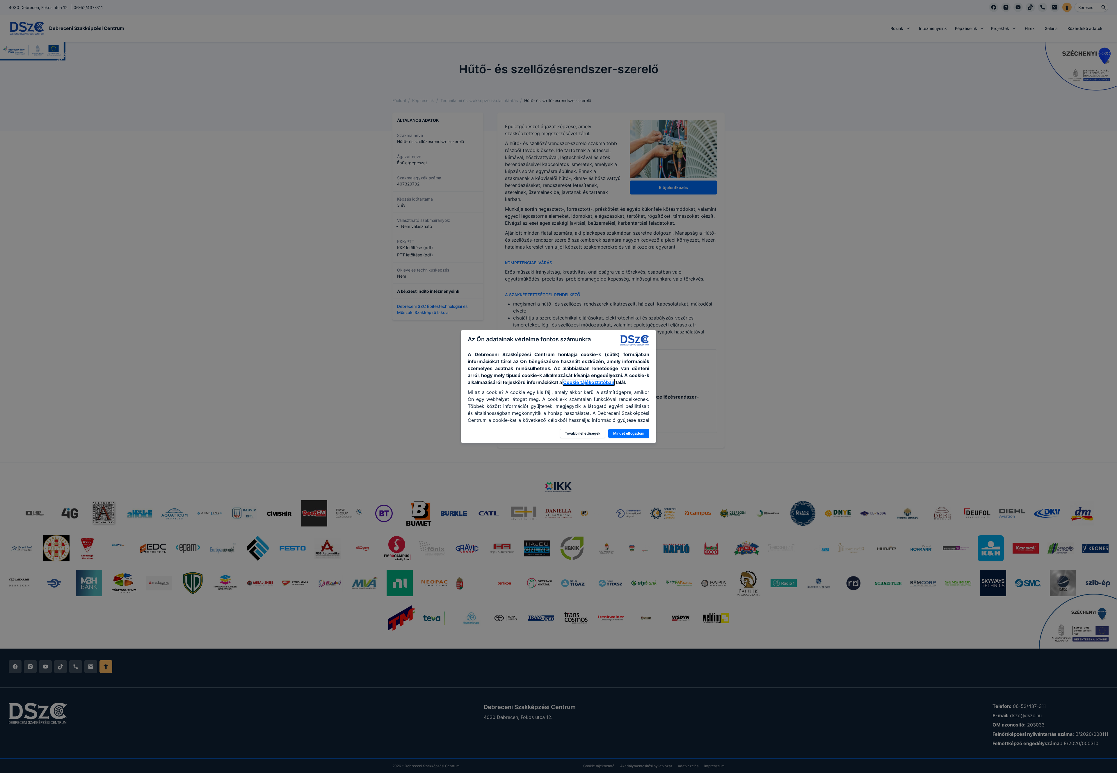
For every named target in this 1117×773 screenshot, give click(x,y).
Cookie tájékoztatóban (588, 382)
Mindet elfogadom (628, 433)
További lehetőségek (582, 433)
